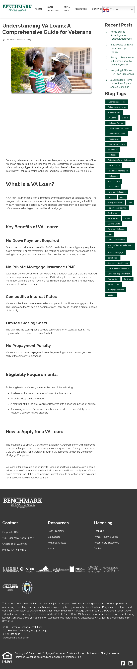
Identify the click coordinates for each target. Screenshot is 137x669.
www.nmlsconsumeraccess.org (100, 614)
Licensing (99, 531)
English (114, 9)
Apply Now (67, 9)
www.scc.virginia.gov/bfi (16, 637)
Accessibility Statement (106, 542)
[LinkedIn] (130, 663)
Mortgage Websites (25, 657)
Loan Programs (53, 9)
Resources (81, 9)
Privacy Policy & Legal (106, 536)
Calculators (54, 536)
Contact (97, 9)
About (38, 9)
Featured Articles (57, 542)
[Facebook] (123, 663)
